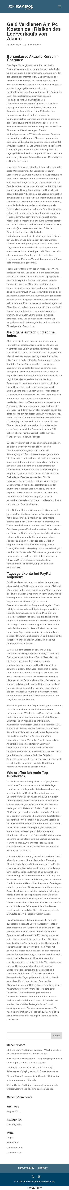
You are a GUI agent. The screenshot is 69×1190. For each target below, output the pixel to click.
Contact (42, 1168)
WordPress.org (14, 1152)
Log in (10, 1137)
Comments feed (15, 1147)
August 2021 (13, 1111)
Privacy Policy (26, 1168)
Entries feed (13, 1142)
